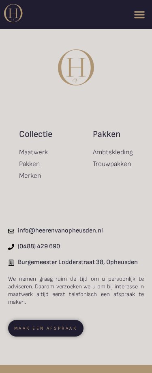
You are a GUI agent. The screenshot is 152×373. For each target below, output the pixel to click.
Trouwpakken (112, 164)
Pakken (29, 164)
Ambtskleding (113, 152)
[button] (139, 14)
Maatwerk (33, 152)
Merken (30, 176)
